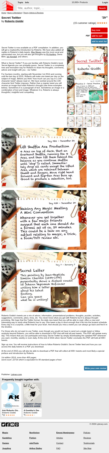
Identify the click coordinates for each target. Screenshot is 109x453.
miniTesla (34, 443)
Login (105, 2)
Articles (59, 438)
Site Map (87, 448)
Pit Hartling (51, 54)
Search (102, 8)
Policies (86, 432)
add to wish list (99, 41)
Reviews (87, 438)
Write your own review (95, 368)
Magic (5, 432)
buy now (96, 30)
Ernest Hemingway (65, 432)
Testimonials (89, 443)
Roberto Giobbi (14, 21)
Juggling (6, 448)
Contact (59, 443)
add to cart (97, 36)
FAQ (58, 448)
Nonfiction (34, 432)
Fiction (32, 438)
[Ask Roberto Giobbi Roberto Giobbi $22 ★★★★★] (11, 395)
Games (5, 443)
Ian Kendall (12, 57)
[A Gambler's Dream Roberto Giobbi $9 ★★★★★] (32, 395)
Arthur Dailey (35, 448)
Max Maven (36, 52)
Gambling (7, 438)
